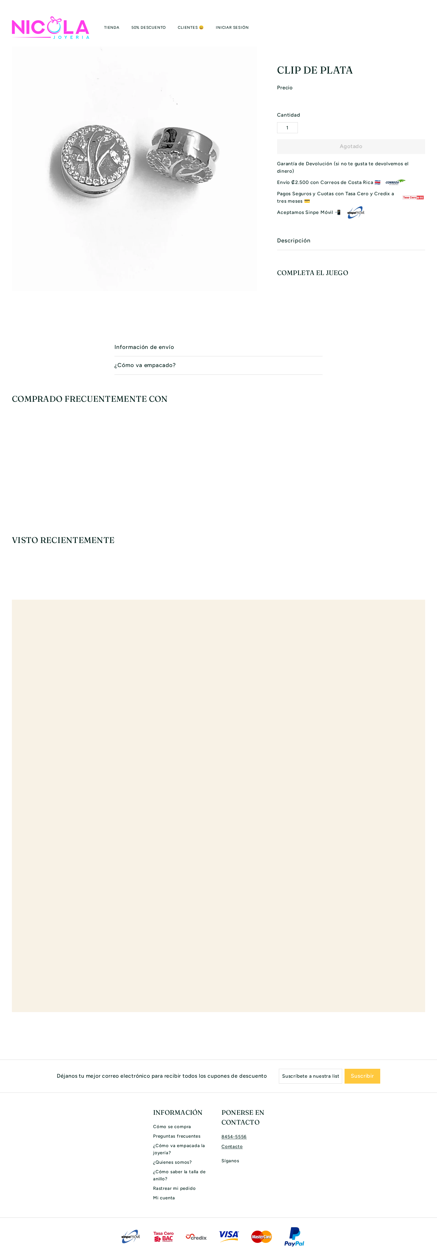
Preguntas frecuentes (177, 1136)
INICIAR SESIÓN (232, 27)
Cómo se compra (172, 1126)
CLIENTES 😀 (191, 27)
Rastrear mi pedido (174, 1188)
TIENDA (112, 27)
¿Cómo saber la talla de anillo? (179, 1175)
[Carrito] (425, 27)
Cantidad (288, 115)
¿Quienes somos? (172, 1162)
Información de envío (144, 347)
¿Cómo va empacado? (145, 365)
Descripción (293, 240)
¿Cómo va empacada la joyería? (179, 1149)
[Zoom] (134, 168)
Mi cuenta (164, 1198)
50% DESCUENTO (148, 27)
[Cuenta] (418, 27)
